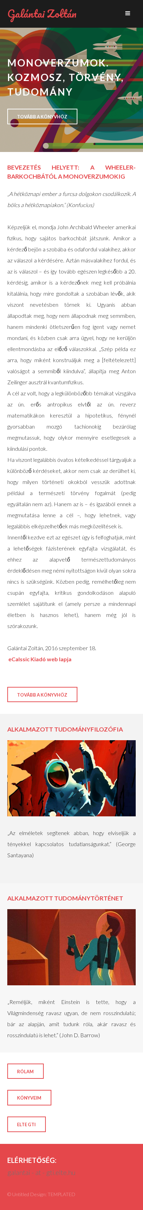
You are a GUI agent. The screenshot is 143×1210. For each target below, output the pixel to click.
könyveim (29, 1098)
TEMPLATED (61, 1194)
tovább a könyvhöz (42, 116)
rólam (25, 1071)
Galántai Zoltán (41, 13)
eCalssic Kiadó (26, 659)
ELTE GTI (26, 1124)
